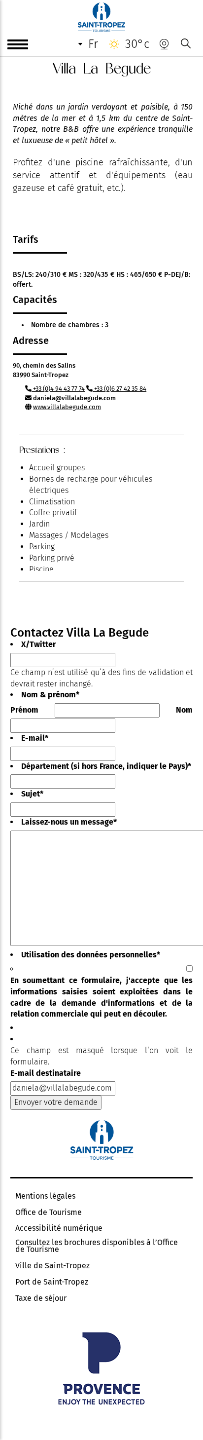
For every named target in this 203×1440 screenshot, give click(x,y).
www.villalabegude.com (67, 407)
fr (93, 44)
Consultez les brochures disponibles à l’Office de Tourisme (96, 1246)
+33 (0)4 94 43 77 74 (58, 388)
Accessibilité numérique (58, 1228)
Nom (184, 710)
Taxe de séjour (41, 1298)
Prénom (24, 710)
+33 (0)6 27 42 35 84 (119, 388)
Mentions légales (45, 1196)
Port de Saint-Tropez (51, 1282)
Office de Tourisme (48, 1212)
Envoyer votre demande (56, 1102)
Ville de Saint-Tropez (52, 1265)
